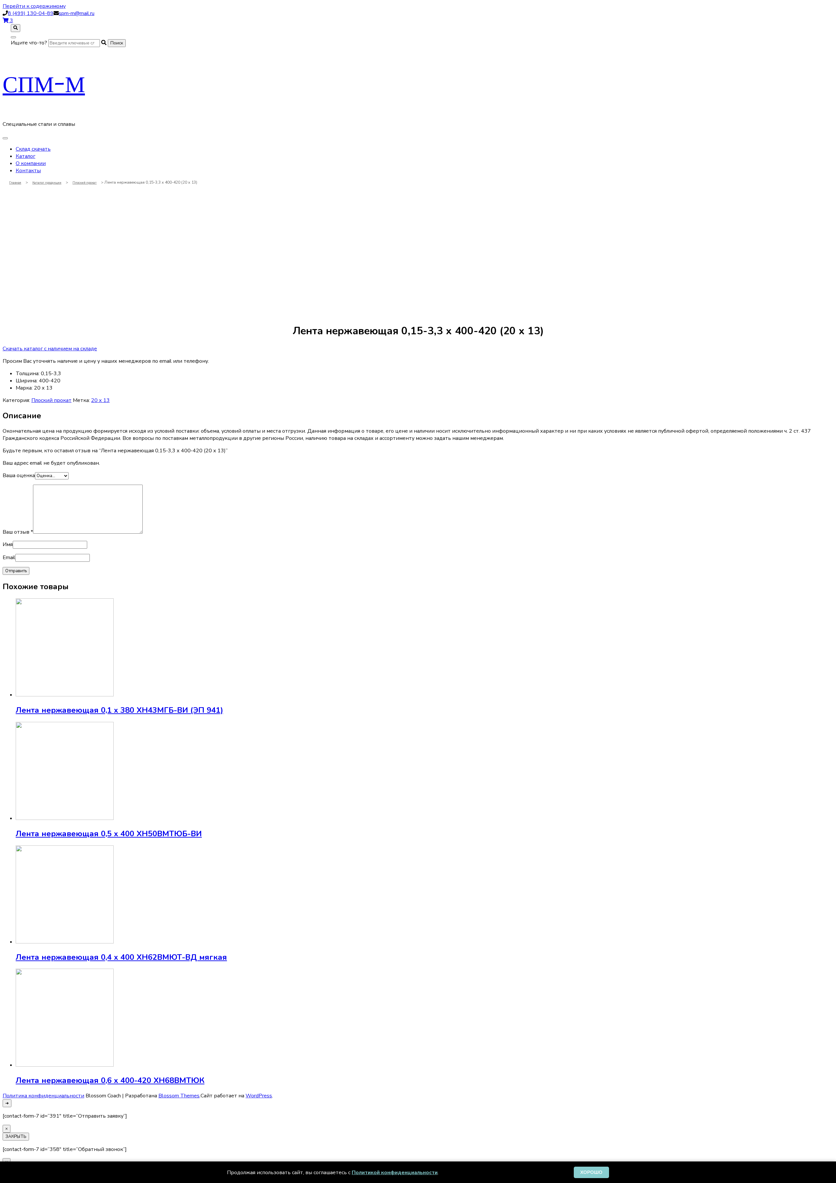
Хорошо (591, 1172)
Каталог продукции (46, 182)
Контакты (28, 170)
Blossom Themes (179, 1095)
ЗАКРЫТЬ (15, 1137)
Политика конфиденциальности (43, 1095)
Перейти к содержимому (34, 6)
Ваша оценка (19, 475)
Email (9, 557)
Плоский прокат (84, 182)
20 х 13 (100, 400)
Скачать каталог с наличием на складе (50, 348)
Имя (8, 544)
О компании (31, 163)
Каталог (25, 156)
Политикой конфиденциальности (395, 1172)
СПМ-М (44, 84)
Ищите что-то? (29, 42)
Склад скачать (33, 149)
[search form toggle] (15, 28)
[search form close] (13, 37)
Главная (15, 182)
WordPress (259, 1095)
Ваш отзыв (18, 532)
